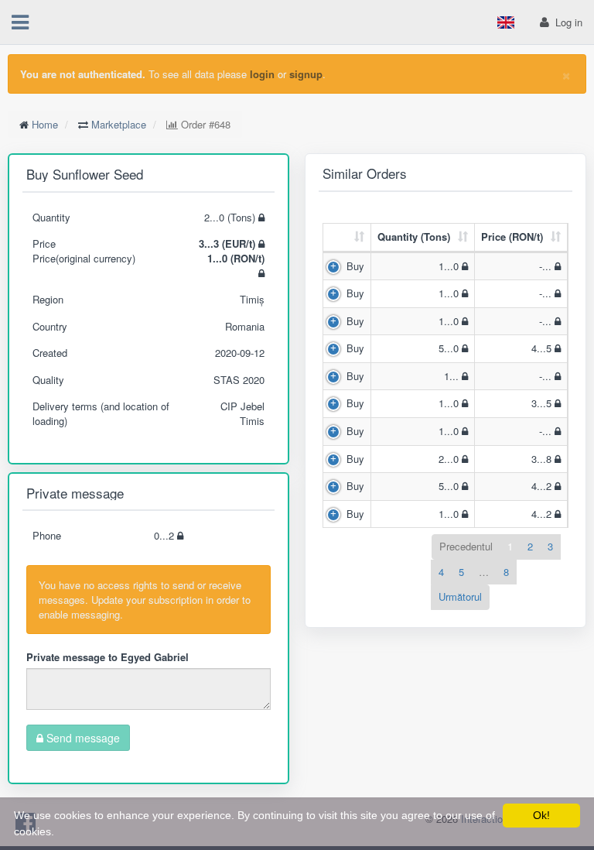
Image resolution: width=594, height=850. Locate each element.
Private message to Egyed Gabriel (107, 656)
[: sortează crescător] (347, 238)
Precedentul (466, 546)
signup (306, 74)
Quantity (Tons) (413, 236)
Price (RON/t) (512, 236)
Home (45, 124)
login (262, 74)
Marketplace (118, 124)
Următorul (460, 596)
